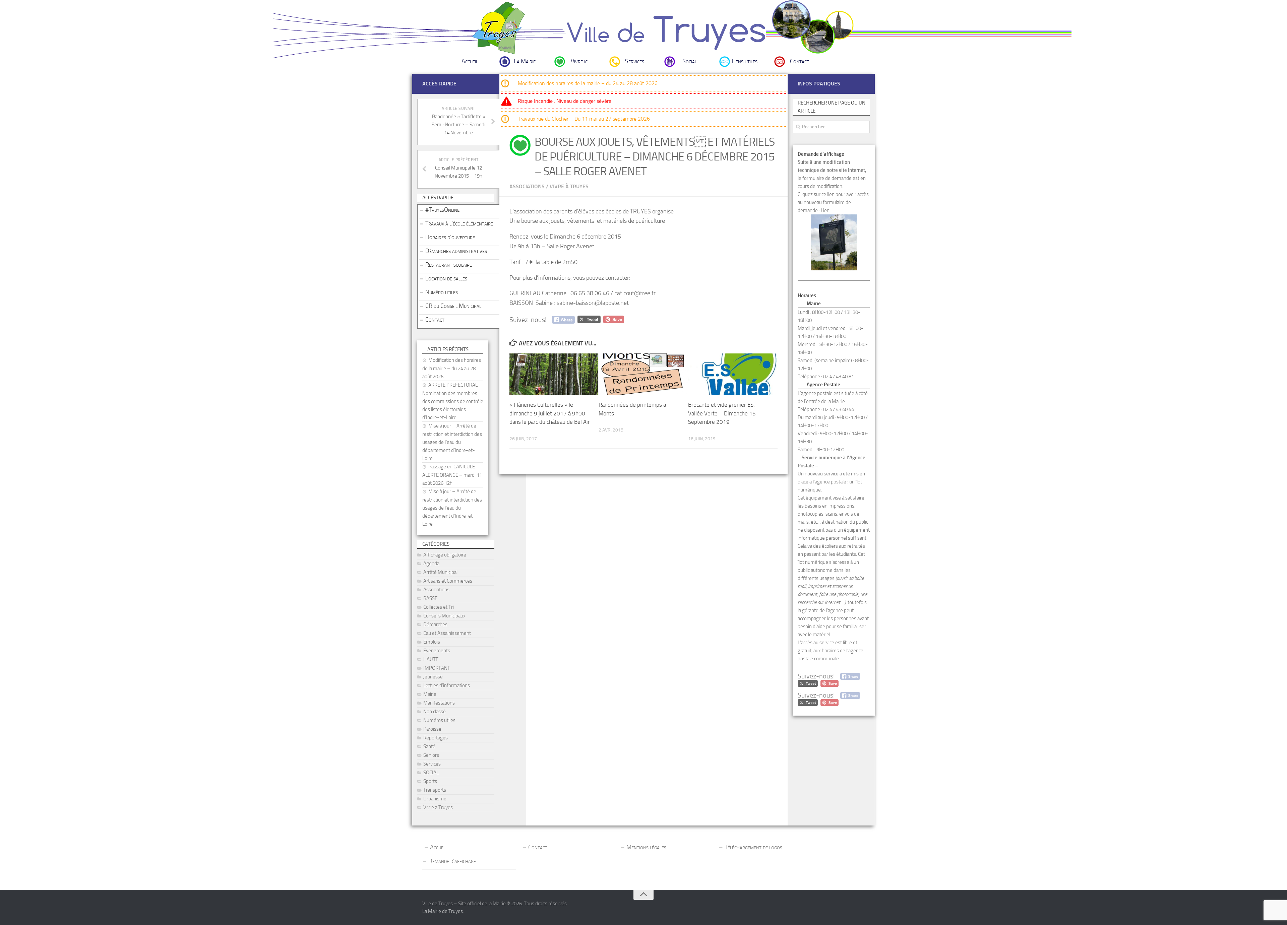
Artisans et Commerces (447, 581)
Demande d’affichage (452, 861)
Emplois (431, 642)
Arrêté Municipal (440, 572)
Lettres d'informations (446, 685)
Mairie (429, 694)
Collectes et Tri (438, 607)
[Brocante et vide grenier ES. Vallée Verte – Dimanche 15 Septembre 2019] (732, 374)
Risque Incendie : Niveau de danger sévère (564, 101)
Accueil (470, 61)
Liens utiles (744, 61)
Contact (799, 61)
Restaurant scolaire (448, 264)
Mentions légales (646, 847)
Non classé (434, 712)
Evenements (436, 651)
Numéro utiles (441, 292)
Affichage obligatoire (444, 555)
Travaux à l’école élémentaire (459, 223)
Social (689, 61)
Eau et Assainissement (447, 633)
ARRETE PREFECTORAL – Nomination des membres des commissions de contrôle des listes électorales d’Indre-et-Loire (452, 401)
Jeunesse (433, 677)
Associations (527, 186)
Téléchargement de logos (753, 847)
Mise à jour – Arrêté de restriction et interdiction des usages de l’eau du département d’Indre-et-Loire (452, 442)
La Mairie (525, 61)
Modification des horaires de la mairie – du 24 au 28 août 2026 (588, 83)
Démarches (435, 624)
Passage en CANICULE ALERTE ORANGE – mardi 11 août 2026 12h (452, 475)
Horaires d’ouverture (450, 237)
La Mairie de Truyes (442, 911)
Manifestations (439, 703)
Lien (825, 210)
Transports (434, 790)
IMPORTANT (436, 668)
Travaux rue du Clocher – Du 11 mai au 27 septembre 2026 (584, 119)
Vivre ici (580, 61)
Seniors (431, 755)
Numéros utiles (439, 720)
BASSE (430, 598)
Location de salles (446, 278)
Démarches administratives (456, 251)
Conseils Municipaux (444, 616)
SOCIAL (431, 773)
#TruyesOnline (442, 209)
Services (634, 61)
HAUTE (430, 659)
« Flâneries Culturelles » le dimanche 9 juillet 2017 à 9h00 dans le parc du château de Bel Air (549, 413)
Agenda (431, 563)
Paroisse (432, 729)
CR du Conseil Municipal (453, 306)
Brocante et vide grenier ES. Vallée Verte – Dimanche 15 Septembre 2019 (722, 413)
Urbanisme (434, 799)
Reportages (435, 738)
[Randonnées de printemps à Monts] (643, 374)
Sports (430, 781)
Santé (429, 746)
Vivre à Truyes (569, 186)
